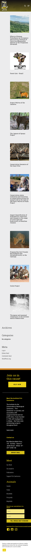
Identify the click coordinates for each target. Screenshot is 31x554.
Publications (10, 472)
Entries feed (5, 353)
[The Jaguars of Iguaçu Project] (19, 121)
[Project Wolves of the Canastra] (19, 90)
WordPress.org (6, 359)
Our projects (10, 469)
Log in (3, 350)
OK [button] (4, 550)
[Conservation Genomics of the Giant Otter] (19, 152)
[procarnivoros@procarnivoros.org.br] (15, 452)
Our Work (9, 465)
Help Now (17, 384)
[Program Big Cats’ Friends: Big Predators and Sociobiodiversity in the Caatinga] (19, 239)
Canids (9, 486)
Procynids (9, 497)
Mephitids (9, 501)
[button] (28, 6)
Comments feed (6, 356)
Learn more (10, 430)
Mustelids (9, 494)
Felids (8, 490)
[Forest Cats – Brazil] (19, 61)
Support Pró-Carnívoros (13, 476)
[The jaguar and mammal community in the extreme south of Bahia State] (19, 302)
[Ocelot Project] (19, 273)
